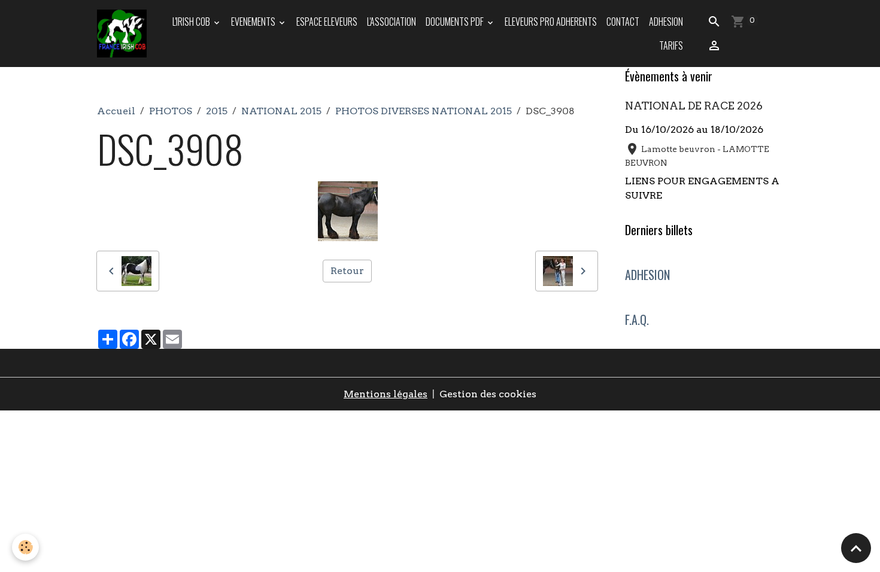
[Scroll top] (856, 548)
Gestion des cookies (487, 394)
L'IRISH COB (192, 21)
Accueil (116, 111)
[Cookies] (25, 547)
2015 (216, 111)
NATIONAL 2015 (281, 111)
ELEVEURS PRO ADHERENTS (551, 21)
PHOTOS (170, 111)
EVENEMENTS (254, 21)
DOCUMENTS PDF (455, 21)
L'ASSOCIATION (391, 21)
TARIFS (671, 45)
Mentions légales (385, 394)
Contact (622, 21)
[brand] (123, 33)
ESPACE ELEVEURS (326, 21)
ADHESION (666, 21)
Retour (347, 270)
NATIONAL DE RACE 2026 (694, 105)
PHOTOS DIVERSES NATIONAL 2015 (423, 111)
